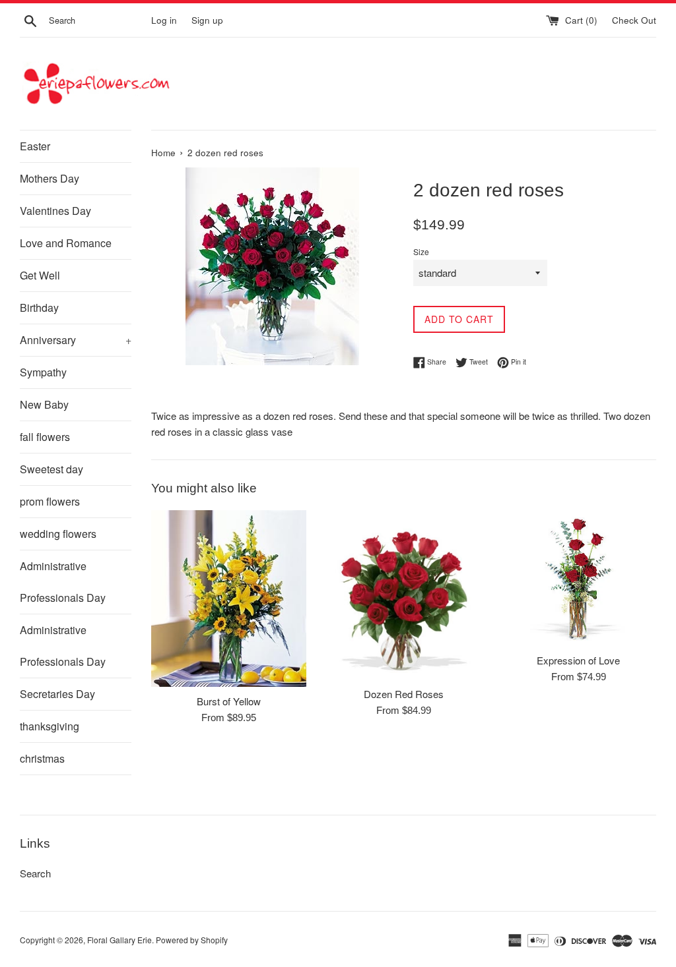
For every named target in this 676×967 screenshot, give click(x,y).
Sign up (207, 20)
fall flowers (45, 436)
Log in (164, 20)
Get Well (40, 275)
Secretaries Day (57, 693)
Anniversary (75, 339)
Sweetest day (51, 469)
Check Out (634, 20)
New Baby (44, 404)
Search (35, 873)
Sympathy (43, 372)
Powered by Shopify (192, 939)
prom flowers (50, 501)
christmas (42, 758)
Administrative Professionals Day (63, 581)
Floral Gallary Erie (119, 939)
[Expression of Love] (578, 578)
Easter (35, 146)
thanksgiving (49, 726)
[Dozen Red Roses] (403, 595)
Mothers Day (49, 178)
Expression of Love (578, 660)
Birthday (39, 307)
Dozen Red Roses (404, 694)
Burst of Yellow (229, 701)
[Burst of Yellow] (228, 598)
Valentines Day (55, 210)
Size (421, 251)
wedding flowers (58, 533)
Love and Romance (66, 242)
